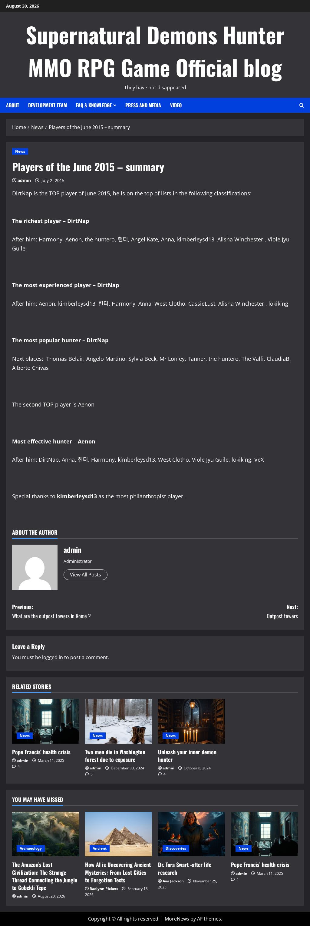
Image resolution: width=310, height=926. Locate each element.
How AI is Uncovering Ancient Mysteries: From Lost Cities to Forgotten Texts (118, 872)
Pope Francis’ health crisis (41, 752)
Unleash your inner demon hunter (187, 755)
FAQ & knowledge (94, 105)
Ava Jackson (173, 881)
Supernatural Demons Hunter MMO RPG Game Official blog (155, 50)
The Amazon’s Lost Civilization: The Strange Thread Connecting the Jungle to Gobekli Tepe (44, 876)
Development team (47, 105)
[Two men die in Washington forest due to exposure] (118, 721)
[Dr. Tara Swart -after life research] (191, 834)
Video (176, 105)
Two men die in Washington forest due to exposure (115, 755)
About (12, 105)
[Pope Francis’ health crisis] (45, 721)
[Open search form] (301, 105)
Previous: (51, 611)
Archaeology (31, 848)
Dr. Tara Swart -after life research (184, 868)
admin (24, 180)
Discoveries (176, 848)
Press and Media (143, 105)
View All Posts (85, 574)
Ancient (100, 848)
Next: (282, 611)
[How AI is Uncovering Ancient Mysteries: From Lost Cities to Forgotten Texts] (118, 834)
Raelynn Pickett (104, 888)
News (20, 151)
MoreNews (177, 918)
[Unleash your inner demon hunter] (191, 721)
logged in (52, 657)
